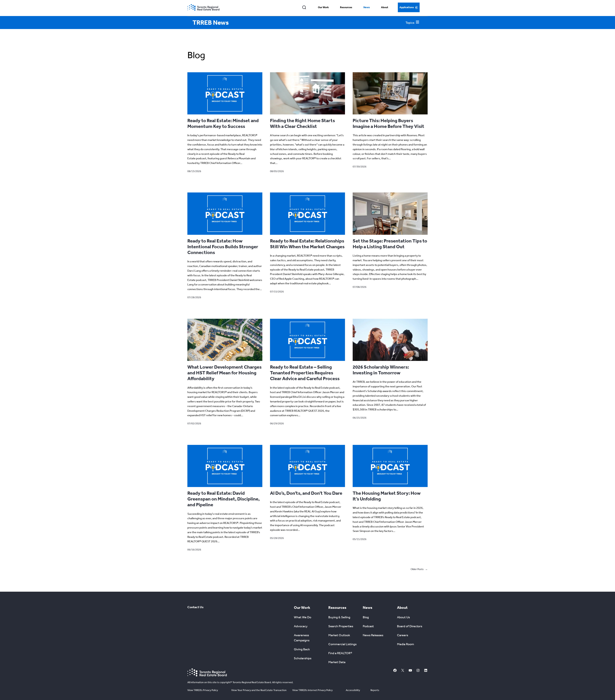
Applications (406, 7)
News (366, 7)
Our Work (323, 7)
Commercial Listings (342, 644)
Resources (346, 7)
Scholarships (302, 658)
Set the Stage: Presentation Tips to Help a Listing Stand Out (390, 244)
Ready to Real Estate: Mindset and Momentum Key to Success (223, 123)
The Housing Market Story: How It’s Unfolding (387, 496)
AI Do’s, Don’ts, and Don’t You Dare (306, 493)
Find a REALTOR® (340, 653)
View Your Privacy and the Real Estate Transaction (259, 690)
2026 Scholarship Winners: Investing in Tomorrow (381, 370)
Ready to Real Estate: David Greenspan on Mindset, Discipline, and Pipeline (223, 499)
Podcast (368, 626)
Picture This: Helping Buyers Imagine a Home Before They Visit (388, 123)
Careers (402, 635)
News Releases (373, 635)
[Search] (304, 7)
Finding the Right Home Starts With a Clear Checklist (302, 123)
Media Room (405, 644)
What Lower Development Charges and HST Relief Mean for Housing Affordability (224, 372)
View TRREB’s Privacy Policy (202, 690)
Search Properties (340, 626)
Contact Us (195, 607)
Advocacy (301, 626)
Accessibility (353, 690)
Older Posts (419, 569)
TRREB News (211, 22)
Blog (366, 617)
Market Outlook (339, 635)
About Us (403, 617)
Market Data (336, 662)
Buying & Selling (339, 617)
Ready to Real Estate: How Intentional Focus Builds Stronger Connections (222, 246)
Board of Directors (409, 626)
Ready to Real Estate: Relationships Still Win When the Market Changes (307, 244)
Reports (374, 690)
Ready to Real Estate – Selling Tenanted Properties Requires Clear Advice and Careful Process (305, 372)
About (384, 7)
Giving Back (302, 649)
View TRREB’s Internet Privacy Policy (312, 690)
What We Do (302, 617)
